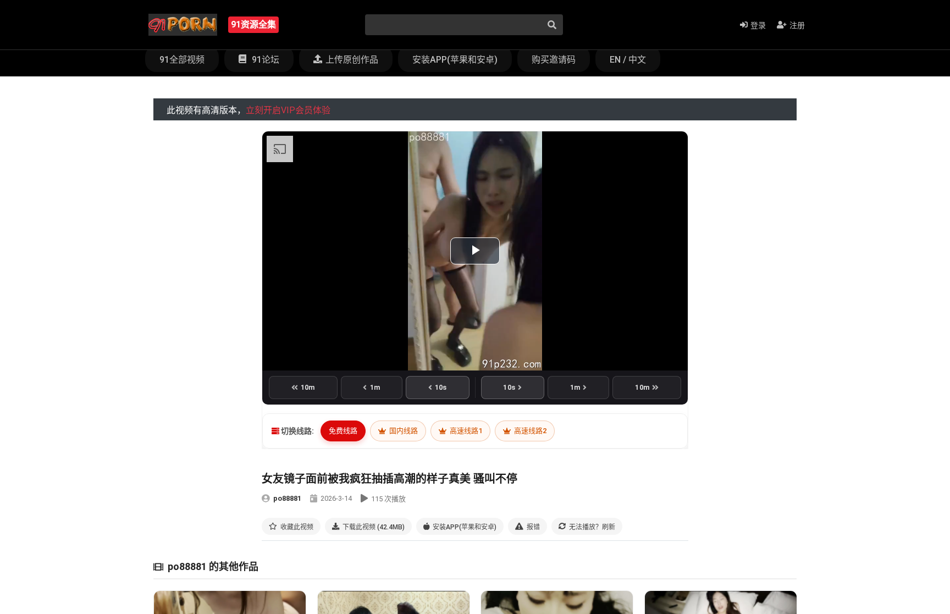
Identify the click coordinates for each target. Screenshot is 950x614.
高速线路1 (465, 431)
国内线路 (403, 431)
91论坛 (264, 59)
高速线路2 (529, 431)
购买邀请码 (554, 59)
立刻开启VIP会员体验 (288, 110)
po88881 (287, 498)
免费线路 (343, 431)
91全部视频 (182, 59)
